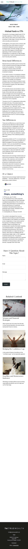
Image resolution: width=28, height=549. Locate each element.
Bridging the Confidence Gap (13, 349)
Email (3, 264)
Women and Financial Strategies (11, 319)
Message (4, 272)
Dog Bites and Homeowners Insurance (13, 377)
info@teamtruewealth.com (14, 532)
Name (3, 255)
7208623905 (16, 545)
